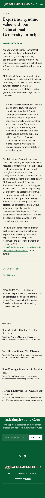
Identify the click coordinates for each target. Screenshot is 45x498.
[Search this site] (37, 4)
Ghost (28, 479)
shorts (6, 14)
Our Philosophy (10, 275)
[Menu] (41, 4)
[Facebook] (25, 456)
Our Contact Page (11, 269)
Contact (33, 473)
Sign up (11, 473)
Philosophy (22, 473)
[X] (20, 456)
